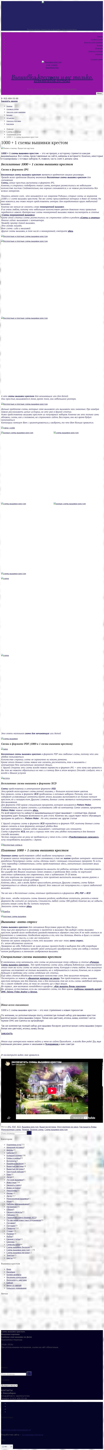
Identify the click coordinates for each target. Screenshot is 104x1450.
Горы (8, 1174)
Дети (8, 1177)
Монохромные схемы (11, 1129)
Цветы (9, 1258)
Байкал (9, 1282)
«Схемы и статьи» (89, 217)
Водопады (11, 1160)
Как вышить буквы (87, 1126)
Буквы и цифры (13, 1158)
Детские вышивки (14, 1179)
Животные (11, 1182)
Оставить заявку (97, 59)
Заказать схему (13, 1185)
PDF (14, 1126)
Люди (9, 1195)
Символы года (13, 1244)
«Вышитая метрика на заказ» (43, 978)
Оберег (9, 1209)
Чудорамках (52, 1044)
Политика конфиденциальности (16, 1429)
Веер (8, 1269)
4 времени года (13, 1144)
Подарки (10, 1222)
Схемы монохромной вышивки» (18, 214)
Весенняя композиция (16, 1277)
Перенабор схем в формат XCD (21, 1217)
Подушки (10, 1225)
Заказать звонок (9, 101)
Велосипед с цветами (16, 1280)
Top (97, 1443)
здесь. (36, 810)
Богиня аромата (13, 1274)
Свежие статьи (13, 1239)
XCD (19, 1126)
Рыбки (9, 1236)
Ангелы (9, 1150)
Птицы (9, 1231)
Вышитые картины (15, 1166)
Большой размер (14, 1155)
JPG (9, 1126)
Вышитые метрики (15, 1169)
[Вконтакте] (8, 1403)
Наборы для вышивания (17, 1204)
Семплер (10, 1241)
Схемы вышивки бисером (18, 1247)
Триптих (10, 1255)
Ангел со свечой (13, 1285)
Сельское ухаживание (16, 1288)
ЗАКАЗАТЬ (7, 1033)
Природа (10, 1228)
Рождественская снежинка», (84, 836)
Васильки (10, 1271)
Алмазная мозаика (15, 1147)
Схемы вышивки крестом (56, 1129)
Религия (25, 1129)
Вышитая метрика (47, 1126)
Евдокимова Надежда (32, 1434)
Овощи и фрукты (14, 1212)
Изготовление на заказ (67, 1126)
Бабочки (10, 1152)
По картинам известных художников (23, 1220)
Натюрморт (11, 1206)
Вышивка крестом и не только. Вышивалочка (52, 18)
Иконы (9, 1193)
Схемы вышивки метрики (18, 1252)
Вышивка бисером (14, 1163)
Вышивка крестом (30, 1126)
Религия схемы (37, 1129)
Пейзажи (10, 1214)
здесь (70, 231)
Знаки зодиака (13, 1187)
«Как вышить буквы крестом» (69, 986)
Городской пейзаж (15, 1171)
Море (9, 1201)
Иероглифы (11, 1190)
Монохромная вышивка (17, 1198)
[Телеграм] (8, 1406)
